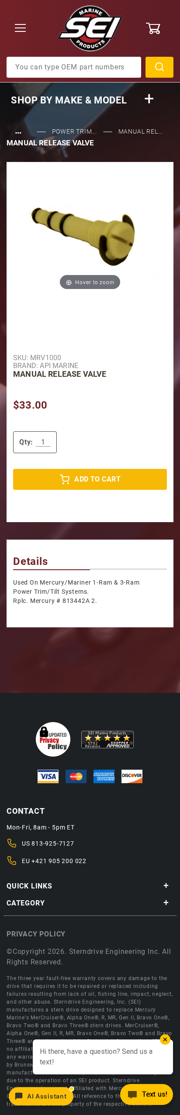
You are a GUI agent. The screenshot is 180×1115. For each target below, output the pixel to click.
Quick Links (29, 886)
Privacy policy (36, 934)
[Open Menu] (21, 28)
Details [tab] (30, 561)
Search (159, 67)
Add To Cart (97, 479)
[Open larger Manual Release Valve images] (90, 241)
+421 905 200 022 (59, 860)
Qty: (26, 442)
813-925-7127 (52, 843)
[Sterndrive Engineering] (90, 27)
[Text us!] (146, 1097)
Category (26, 903)
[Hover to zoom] (90, 241)
